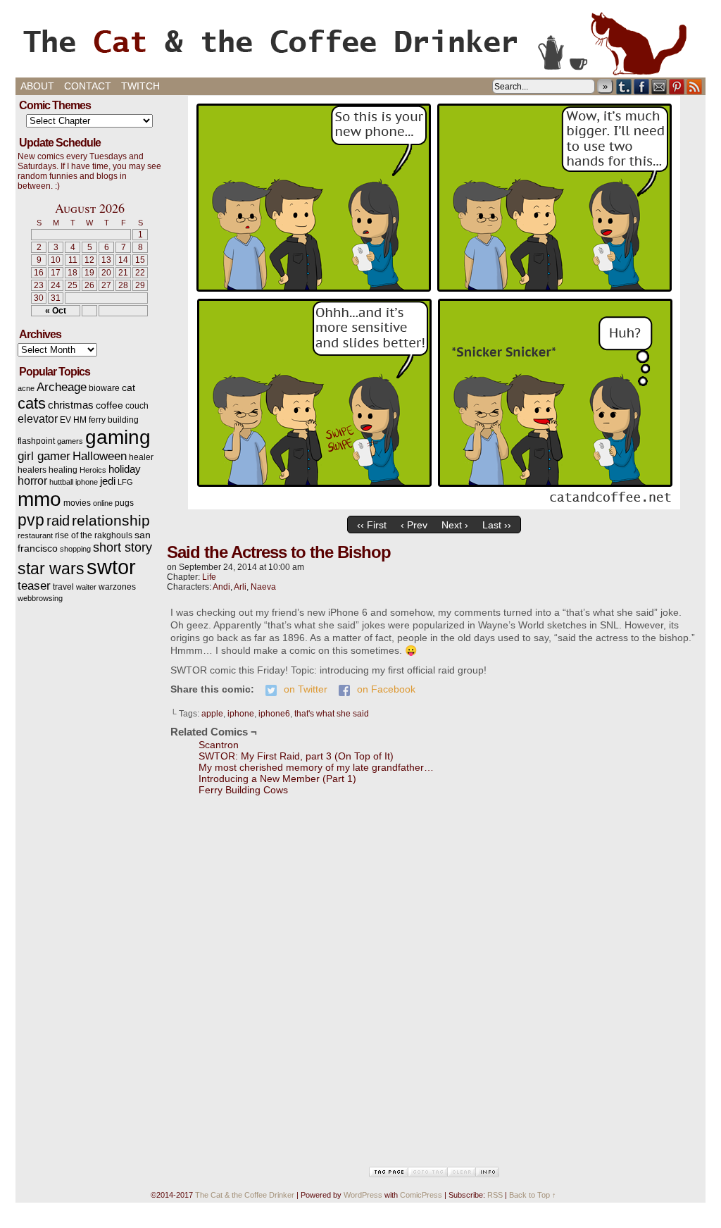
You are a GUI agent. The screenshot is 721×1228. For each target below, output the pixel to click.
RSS (694, 86)
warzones (117, 587)
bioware (104, 388)
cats (32, 403)
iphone (86, 482)
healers (32, 470)
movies (77, 503)
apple (212, 714)
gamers (70, 441)
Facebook (642, 86)
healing (63, 470)
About (37, 86)
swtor (111, 566)
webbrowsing (40, 598)
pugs (124, 503)
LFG (125, 482)
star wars (51, 569)
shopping (75, 549)
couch (137, 406)
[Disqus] (434, 988)
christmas (71, 405)
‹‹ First (372, 525)
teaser (34, 586)
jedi (107, 481)
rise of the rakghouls (93, 535)
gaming (118, 437)
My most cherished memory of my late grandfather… (316, 767)
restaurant (35, 535)
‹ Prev (414, 525)
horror (32, 481)
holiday (124, 469)
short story (122, 547)
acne (26, 388)
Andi (221, 587)
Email (659, 86)
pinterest (677, 86)
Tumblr (624, 86)
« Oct (55, 311)
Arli (240, 587)
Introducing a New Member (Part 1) (277, 778)
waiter (86, 587)
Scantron (219, 744)
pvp (31, 520)
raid (58, 520)
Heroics (93, 470)
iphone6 (274, 714)
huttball (61, 482)
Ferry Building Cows (243, 789)
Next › (454, 525)
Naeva (263, 587)
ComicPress (421, 1195)
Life (209, 577)
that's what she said (331, 714)
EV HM (73, 420)
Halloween (100, 456)
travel (63, 587)
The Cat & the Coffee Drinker (360, 42)
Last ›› (496, 525)
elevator (38, 419)
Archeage (62, 387)
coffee (109, 405)
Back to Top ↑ (532, 1195)
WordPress (363, 1195)
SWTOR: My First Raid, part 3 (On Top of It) (296, 756)
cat (128, 388)
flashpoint (36, 441)
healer (141, 457)
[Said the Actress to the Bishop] (434, 505)
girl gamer (44, 456)
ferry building (114, 420)
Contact (87, 86)
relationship (111, 520)
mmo (39, 499)
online (103, 503)
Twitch (140, 86)
